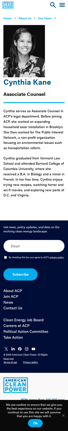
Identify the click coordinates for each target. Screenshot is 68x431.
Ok (35, 423)
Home (7, 18)
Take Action (13, 337)
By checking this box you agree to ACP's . (36, 257)
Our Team (45, 18)
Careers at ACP (16, 325)
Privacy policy (30, 362)
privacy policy (56, 257)
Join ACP (10, 296)
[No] (63, 415)
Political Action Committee (25, 331)
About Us (25, 18)
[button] (62, 5)
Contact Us (12, 307)
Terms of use (10, 362)
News (8, 302)
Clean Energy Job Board (23, 319)
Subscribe (20, 274)
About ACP (12, 290)
